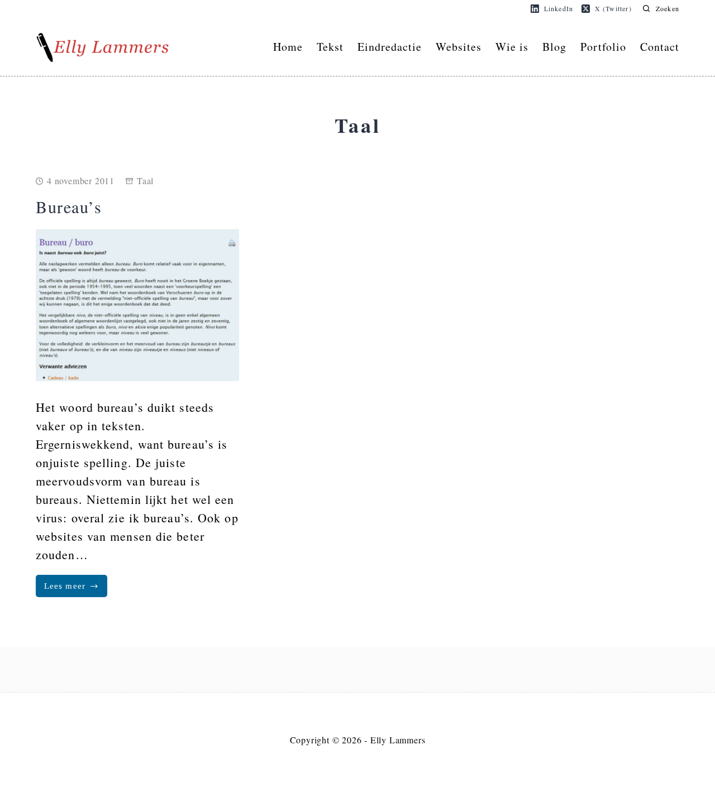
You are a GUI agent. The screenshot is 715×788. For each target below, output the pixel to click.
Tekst (330, 46)
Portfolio (603, 46)
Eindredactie (390, 46)
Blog (554, 46)
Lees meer (75, 589)
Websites (459, 46)
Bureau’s (69, 206)
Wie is (511, 46)
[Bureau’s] (137, 305)
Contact (659, 46)
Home (288, 46)
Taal (145, 180)
